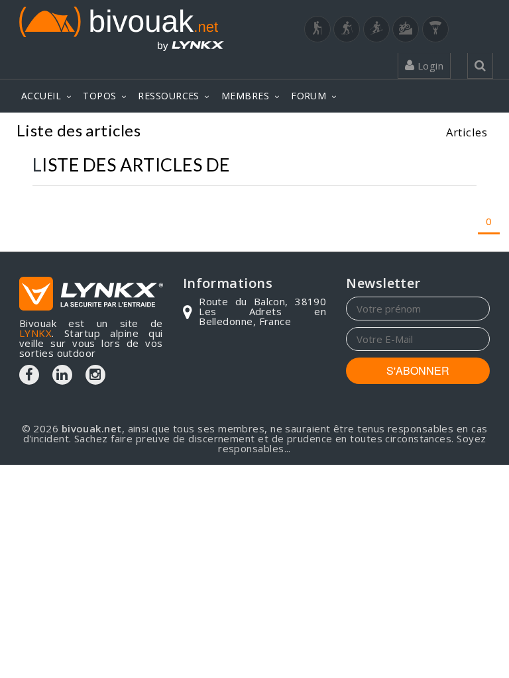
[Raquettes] (346, 29)
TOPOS (99, 95)
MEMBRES (245, 95)
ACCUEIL (41, 95)
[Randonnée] (317, 29)
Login (428, 65)
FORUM (308, 95)
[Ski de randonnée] (376, 29)
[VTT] (405, 29)
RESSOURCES (168, 95)
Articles (466, 132)
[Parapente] (435, 29)
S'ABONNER (417, 370)
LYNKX (35, 333)
